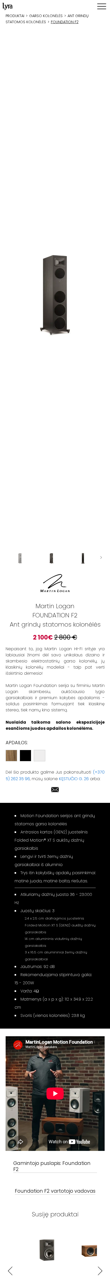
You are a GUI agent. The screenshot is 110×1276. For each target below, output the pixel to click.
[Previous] (10, 1271)
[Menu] (101, 6)
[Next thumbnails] (101, 558)
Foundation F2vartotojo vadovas (55, 1191)
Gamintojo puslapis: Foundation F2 (52, 1166)
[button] (55, 294)
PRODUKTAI (15, 15)
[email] (55, 790)
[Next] (100, 1271)
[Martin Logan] (55, 583)
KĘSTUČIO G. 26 (74, 779)
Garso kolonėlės (46, 15)
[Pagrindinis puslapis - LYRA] (8, 6)
